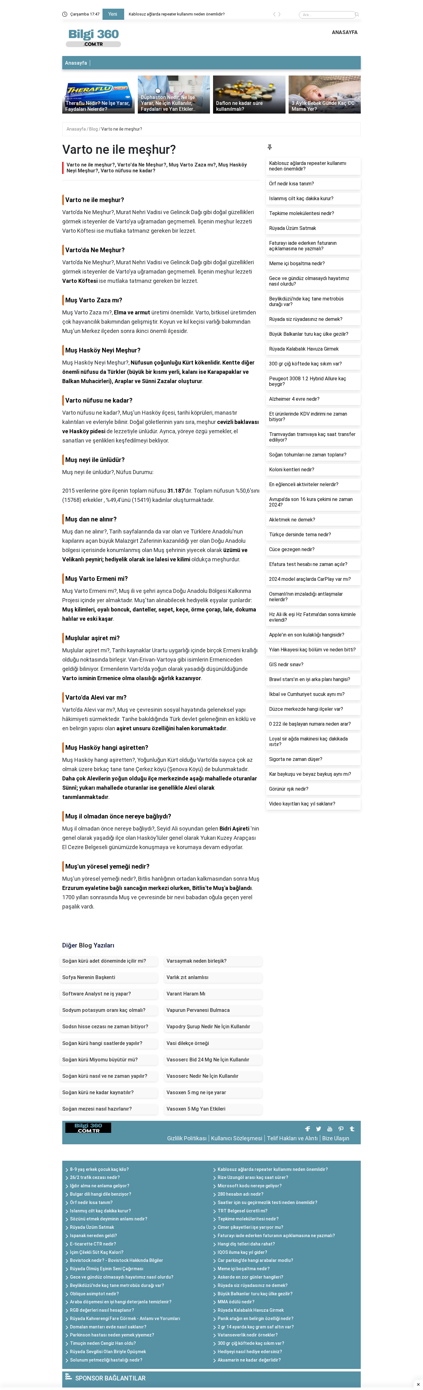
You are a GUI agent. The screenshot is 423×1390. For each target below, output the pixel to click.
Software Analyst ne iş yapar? (96, 994)
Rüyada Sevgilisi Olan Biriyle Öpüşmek (108, 1351)
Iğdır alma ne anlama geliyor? (99, 1185)
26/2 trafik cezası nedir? (95, 1177)
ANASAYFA (345, 32)
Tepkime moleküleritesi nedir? (248, 1218)
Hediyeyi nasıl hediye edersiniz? (250, 1351)
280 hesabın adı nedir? (241, 1194)
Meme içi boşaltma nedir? (244, 1268)
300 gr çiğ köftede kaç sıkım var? (251, 1343)
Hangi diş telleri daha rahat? (246, 1243)
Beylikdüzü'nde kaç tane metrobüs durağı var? (117, 1285)
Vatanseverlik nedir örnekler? (248, 1334)
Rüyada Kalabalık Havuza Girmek (251, 1310)
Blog (94, 129)
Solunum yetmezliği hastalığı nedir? (106, 1360)
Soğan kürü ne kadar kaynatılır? (98, 1092)
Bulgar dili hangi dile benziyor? (100, 1194)
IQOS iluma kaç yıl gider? (242, 1252)
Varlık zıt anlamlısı (187, 977)
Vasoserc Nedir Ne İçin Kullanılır (202, 1076)
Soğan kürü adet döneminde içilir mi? (104, 961)
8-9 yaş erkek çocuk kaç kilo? (99, 1169)
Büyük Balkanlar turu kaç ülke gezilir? (255, 1293)
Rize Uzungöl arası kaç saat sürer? (253, 1177)
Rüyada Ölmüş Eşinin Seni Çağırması (106, 1268)
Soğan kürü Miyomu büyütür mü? (100, 1060)
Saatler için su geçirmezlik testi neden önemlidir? (267, 1202)
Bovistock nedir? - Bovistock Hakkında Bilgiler (116, 1260)
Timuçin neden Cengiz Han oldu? (103, 1343)
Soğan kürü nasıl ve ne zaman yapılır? (104, 1076)
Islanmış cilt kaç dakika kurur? (100, 1210)
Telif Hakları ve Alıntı (292, 1138)
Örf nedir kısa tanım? (91, 1202)
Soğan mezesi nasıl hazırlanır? (97, 1109)
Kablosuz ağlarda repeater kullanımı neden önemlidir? (177, 14)
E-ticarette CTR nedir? (93, 1243)
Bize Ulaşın (335, 1138)
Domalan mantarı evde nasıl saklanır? (108, 1326)
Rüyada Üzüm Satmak (92, 1227)
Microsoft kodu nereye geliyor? (250, 1185)
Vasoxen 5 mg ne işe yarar (196, 1092)
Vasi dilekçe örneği (188, 1043)
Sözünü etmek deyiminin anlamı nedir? (108, 1218)
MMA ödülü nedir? (236, 1301)
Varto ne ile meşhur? (121, 129)
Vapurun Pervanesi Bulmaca (198, 1010)
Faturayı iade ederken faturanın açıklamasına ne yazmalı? (276, 1235)
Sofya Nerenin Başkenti (88, 977)
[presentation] (274, 15)
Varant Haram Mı (186, 994)
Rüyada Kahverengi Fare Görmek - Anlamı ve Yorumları (125, 1318)
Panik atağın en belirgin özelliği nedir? (256, 1318)
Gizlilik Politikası (187, 1138)
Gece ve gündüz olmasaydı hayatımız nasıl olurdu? (121, 1277)
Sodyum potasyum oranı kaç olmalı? (104, 1010)
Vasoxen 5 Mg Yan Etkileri (196, 1109)
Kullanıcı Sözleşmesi (236, 1138)
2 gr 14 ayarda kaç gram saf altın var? (256, 1326)
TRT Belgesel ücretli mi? (243, 1210)
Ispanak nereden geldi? (93, 1235)
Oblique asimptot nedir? (94, 1293)
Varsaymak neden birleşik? (197, 961)
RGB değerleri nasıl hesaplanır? (102, 1310)
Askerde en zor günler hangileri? (250, 1277)
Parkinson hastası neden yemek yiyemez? (112, 1334)
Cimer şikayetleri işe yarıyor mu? (250, 1227)
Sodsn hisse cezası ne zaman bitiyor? (105, 1027)
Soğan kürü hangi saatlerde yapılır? (102, 1043)
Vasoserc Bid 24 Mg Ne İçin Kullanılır (208, 1060)
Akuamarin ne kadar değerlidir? (249, 1360)
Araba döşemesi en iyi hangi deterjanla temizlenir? (121, 1301)
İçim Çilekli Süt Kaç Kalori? (97, 1252)
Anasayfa (76, 63)
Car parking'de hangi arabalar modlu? (255, 1260)
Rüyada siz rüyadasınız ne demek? (253, 1285)
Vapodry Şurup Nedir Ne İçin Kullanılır (208, 1027)
